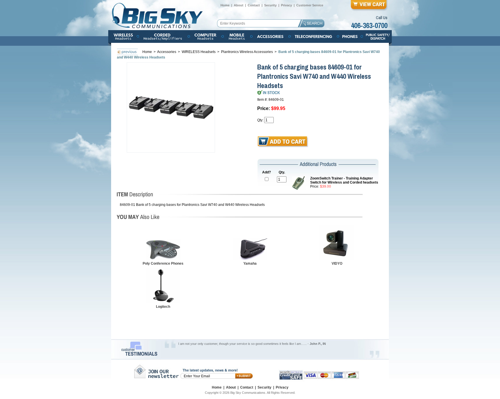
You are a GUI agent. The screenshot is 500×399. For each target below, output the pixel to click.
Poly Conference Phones (163, 263)
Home (224, 5)
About (238, 5)
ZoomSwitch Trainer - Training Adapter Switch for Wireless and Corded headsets (344, 180)
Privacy (286, 5)
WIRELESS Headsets (199, 52)
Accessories (167, 52)
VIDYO (337, 263)
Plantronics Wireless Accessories (247, 52)
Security (270, 5)
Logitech (163, 307)
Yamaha (250, 263)
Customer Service (309, 5)
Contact (254, 5)
